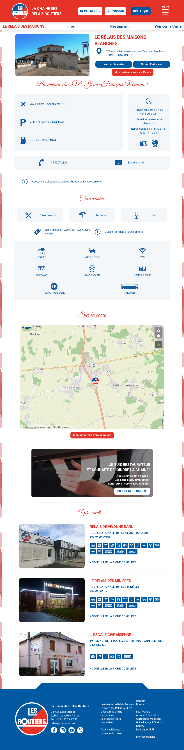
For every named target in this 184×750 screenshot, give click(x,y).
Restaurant (119, 26)
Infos (70, 26)
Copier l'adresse (151, 64)
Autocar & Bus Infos (147, 715)
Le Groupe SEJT (145, 729)
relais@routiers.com (63, 723)
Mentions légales (145, 736)
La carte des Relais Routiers (116, 708)
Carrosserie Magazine (148, 718)
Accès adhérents (110, 729)
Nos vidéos (107, 722)
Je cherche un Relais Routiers (117, 704)
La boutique (107, 715)
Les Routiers (143, 711)
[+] (158, 329)
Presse (140, 704)
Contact (140, 700)
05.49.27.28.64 (59, 162)
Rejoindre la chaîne (111, 733)
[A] (158, 344)
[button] (95, 381)
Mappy (43, 427)
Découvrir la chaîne (111, 711)
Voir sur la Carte (168, 26)
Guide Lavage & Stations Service (150, 724)
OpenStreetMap (55, 427)
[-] (158, 334)
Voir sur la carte (114, 64)
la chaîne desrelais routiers (47, 11)
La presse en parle (111, 718)
